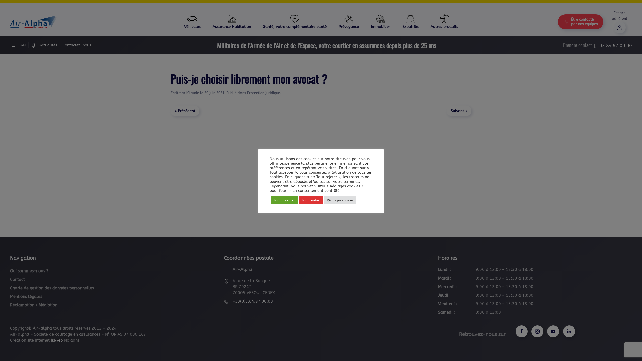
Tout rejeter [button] (310, 200)
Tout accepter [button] (284, 200)
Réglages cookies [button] (340, 200)
